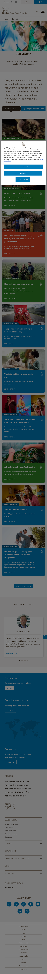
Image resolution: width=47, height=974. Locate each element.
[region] (23, 162)
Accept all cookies (23, 167)
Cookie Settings (23, 179)
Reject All (23, 173)
